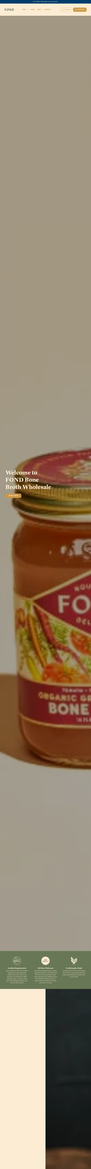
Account (67, 9)
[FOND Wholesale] (9, 9)
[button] (80, 10)
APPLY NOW (13, 496)
